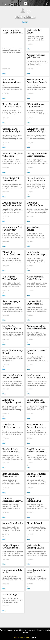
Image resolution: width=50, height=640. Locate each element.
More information (21, 637)
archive (30, 4)
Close (33, 637)
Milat (25, 22)
